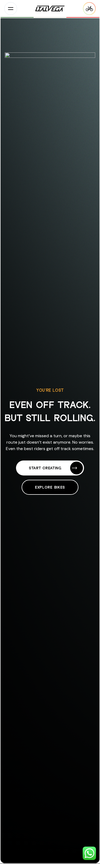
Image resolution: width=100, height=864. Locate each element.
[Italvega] (50, 9)
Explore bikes (50, 487)
